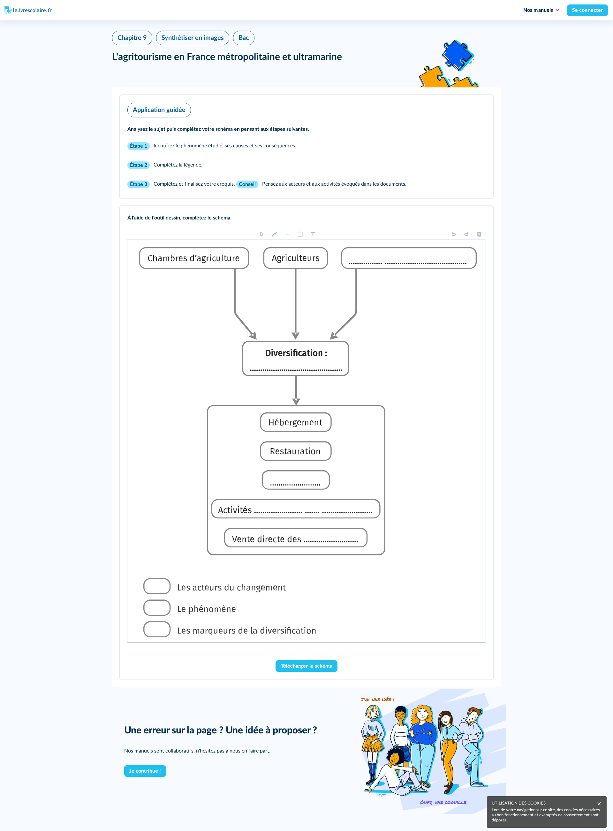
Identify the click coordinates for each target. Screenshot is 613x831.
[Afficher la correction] (462, 219)
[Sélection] (262, 234)
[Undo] (454, 234)
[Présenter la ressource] (478, 108)
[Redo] (466, 234)
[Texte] (313, 234)
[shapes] (300, 234)
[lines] (287, 234)
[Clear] (479, 234)
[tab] (462, 219)
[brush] (274, 234)
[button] (306, 146)
